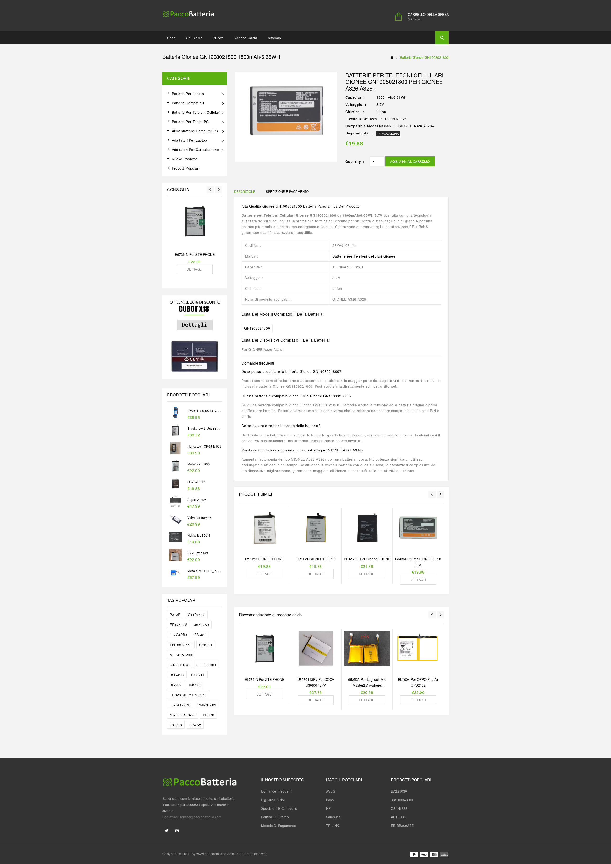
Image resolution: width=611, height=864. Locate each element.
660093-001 (206, 664)
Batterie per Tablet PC (190, 121)
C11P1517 (196, 614)
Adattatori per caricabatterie (195, 149)
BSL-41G (177, 674)
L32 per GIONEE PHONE (315, 559)
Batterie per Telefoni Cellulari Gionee (363, 256)
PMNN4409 (207, 705)
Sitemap (274, 37)
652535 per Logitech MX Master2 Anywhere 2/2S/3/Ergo (367, 682)
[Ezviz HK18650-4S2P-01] (175, 417)
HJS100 (195, 684)
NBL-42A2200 (181, 654)
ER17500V (178, 624)
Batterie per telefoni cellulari (196, 112)
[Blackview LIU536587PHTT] (175, 435)
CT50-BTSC (179, 664)
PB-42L (200, 634)
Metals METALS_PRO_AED (208, 571)
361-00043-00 (402, 799)
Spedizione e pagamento (287, 191)
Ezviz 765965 (197, 553)
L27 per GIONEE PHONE (264, 559)
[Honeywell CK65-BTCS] (175, 453)
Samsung (333, 817)
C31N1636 (399, 808)
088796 (176, 725)
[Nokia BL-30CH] (175, 542)
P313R (175, 614)
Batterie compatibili (188, 103)
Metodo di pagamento (278, 825)
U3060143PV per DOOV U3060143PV (315, 682)
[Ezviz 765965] (175, 559)
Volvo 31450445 (199, 517)
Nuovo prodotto (184, 158)
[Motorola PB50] (175, 470)
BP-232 (176, 684)
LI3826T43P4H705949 (188, 694)
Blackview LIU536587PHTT (208, 428)
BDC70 (208, 715)
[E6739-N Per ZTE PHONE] (194, 224)
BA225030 (399, 791)
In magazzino (388, 133)
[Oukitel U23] (175, 488)
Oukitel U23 (196, 482)
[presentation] (210, 189)
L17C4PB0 (178, 634)
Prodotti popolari (185, 168)
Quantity (353, 161)
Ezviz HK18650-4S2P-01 (206, 410)
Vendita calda (245, 37)
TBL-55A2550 (181, 644)
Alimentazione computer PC (195, 131)
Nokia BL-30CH (198, 535)
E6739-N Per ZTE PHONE (195, 254)
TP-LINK (332, 825)
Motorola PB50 (198, 464)
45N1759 (201, 624)
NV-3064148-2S (183, 715)
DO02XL (198, 674)
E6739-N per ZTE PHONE (264, 679)
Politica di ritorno (275, 817)
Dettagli (195, 269)
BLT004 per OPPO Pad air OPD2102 (418, 682)
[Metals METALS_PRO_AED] (175, 577)
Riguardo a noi (273, 799)
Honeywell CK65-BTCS (204, 446)
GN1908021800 (257, 328)
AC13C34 (398, 817)
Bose (330, 799)
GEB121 (206, 644)
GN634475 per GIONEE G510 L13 (418, 562)
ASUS (330, 791)
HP (328, 808)
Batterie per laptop (188, 93)
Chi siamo (194, 37)
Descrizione (244, 191)
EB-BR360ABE (402, 825)
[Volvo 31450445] (175, 524)
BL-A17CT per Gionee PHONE (367, 559)
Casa (171, 37)
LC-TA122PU (180, 705)
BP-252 (195, 725)
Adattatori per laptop (189, 140)
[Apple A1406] (175, 506)
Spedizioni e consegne (279, 808)
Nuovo (218, 37)
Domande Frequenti (276, 791)
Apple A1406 (197, 499)
